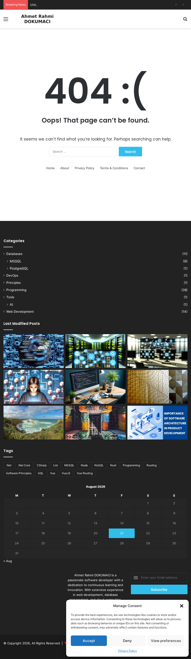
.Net (8, 465)
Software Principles (18, 473)
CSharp (42, 465)
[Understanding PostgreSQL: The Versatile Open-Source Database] (95, 351)
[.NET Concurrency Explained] (33, 351)
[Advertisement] (95, 43)
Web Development (20, 311)
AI (11, 304)
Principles (13, 283)
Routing (152, 465)
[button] (181, 606)
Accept (89, 640)
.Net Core (24, 465)
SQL (41, 473)
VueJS (66, 473)
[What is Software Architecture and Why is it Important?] (157, 423)
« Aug (7, 561)
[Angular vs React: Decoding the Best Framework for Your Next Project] (95, 422)
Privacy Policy (127, 650)
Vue (52, 473)
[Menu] (5, 20)
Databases (14, 254)
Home (50, 168)
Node (84, 465)
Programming (16, 290)
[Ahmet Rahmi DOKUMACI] (37, 19)
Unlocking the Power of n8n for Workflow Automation (69, 5)
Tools (10, 297)
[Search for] (185, 20)
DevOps (12, 275)
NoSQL (99, 465)
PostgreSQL (19, 268)
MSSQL (15, 261)
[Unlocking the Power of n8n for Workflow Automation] (157, 351)
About (64, 168)
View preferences (166, 640)
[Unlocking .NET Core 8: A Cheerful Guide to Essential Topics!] (95, 387)
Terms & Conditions (114, 168)
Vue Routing (85, 473)
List (55, 465)
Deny (127, 640)
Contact (139, 168)
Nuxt (113, 465)
